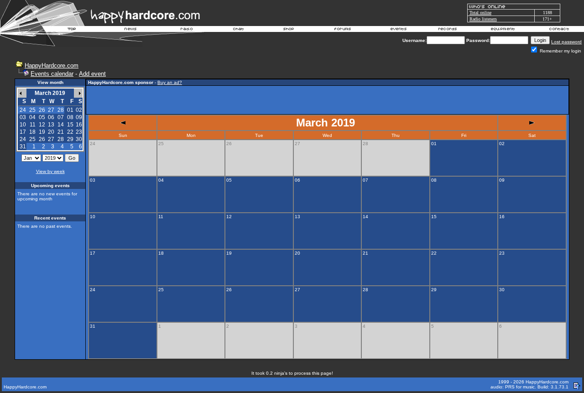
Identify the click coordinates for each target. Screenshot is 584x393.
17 (23, 132)
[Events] (398, 30)
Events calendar (52, 73)
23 (79, 132)
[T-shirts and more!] (288, 30)
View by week (50, 171)
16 (79, 124)
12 (42, 124)
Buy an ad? (169, 82)
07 (60, 117)
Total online (480, 12)
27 (51, 139)
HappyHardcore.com (51, 65)
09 (79, 117)
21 (60, 132)
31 (23, 146)
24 (23, 139)
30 (79, 139)
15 (70, 124)
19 (42, 132)
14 (60, 124)
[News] (130, 30)
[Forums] (343, 30)
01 (70, 110)
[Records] (447, 30)
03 (23, 117)
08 (70, 117)
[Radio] (187, 30)
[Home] (72, 30)
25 (32, 139)
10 (23, 124)
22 (70, 132)
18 (32, 132)
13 (51, 124)
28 (60, 139)
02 (79, 110)
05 (42, 117)
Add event (92, 73)
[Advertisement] (327, 100)
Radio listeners (483, 18)
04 (32, 117)
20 (51, 132)
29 (70, 139)
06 (51, 117)
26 (42, 139)
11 (33, 124)
